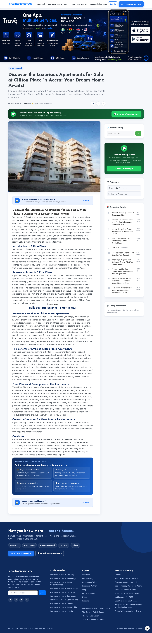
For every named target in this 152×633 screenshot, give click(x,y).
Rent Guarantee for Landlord (126, 578)
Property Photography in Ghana (128, 611)
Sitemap (50, 628)
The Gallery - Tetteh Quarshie (94, 612)
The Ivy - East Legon (90, 616)
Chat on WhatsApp (124, 168)
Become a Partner (89, 586)
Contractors (82, 4)
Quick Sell (41, 4)
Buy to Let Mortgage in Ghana (127, 593)
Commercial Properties (124, 188)
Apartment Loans (55, 4)
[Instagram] (16, 600)
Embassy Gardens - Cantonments (96, 608)
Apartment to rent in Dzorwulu (62, 592)
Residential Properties (124, 194)
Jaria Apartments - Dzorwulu (94, 619)
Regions (85, 601)
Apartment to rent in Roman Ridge (64, 589)
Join (42, 592)
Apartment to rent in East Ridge (62, 575)
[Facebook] (10, 600)
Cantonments (29, 545)
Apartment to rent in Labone (61, 603)
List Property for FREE (131, 4)
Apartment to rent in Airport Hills (63, 607)
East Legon (14, 545)
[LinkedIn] (27, 600)
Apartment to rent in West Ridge (63, 578)
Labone (75, 545)
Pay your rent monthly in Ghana (128, 582)
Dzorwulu (63, 545)
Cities (84, 597)
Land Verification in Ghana (126, 601)
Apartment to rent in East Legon (63, 596)
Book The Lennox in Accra (125, 590)
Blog (84, 590)
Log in (113, 4)
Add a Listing (87, 578)
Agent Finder (69, 4)
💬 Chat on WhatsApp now (126, 114)
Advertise (86, 575)
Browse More (52, 304)
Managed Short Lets (98, 4)
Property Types (88, 593)
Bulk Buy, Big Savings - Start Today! (52, 307)
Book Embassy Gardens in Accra (128, 586)
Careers (118, 575)
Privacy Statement (137, 628)
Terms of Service (122, 628)
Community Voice (89, 582)
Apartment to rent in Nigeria (61, 611)
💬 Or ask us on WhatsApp (49, 553)
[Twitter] (21, 600)
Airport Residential (47, 545)
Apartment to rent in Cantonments (64, 600)
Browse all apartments (21, 553)
